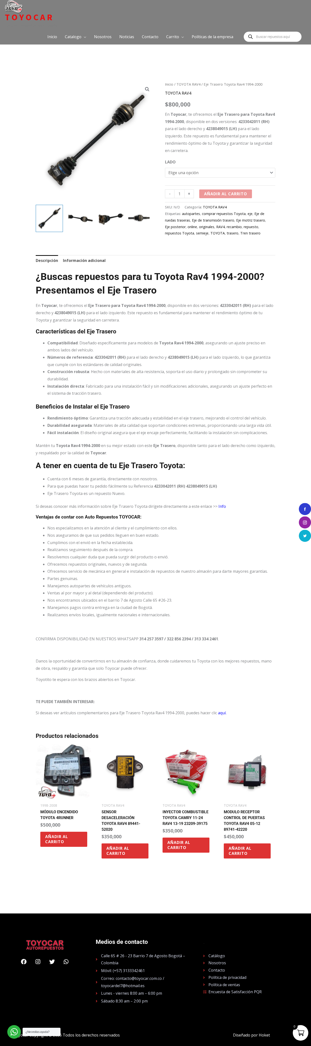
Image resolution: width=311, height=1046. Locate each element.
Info (222, 506)
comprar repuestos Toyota (224, 213)
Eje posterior (175, 226)
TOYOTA (217, 233)
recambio (234, 226)
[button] (75, 37)
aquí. (222, 712)
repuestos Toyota (179, 233)
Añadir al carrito (225, 194)
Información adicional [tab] (84, 260)
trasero (232, 233)
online (192, 226)
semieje (202, 233)
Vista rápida (64, 795)
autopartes (191, 213)
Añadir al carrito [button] (56, 839)
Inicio (169, 84)
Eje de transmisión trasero (213, 220)
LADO (170, 162)
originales (206, 226)
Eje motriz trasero (250, 220)
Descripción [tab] (47, 260)
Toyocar (29, 17)
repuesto (251, 226)
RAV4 (220, 226)
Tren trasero (250, 233)
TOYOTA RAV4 (188, 84)
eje (250, 213)
